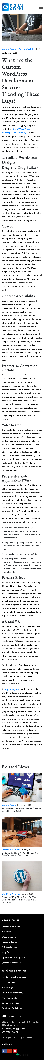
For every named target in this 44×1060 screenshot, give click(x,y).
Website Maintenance (12, 962)
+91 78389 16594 (10, 1032)
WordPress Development (12, 926)
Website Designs (9, 49)
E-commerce (7, 931)
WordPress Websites (26, 49)
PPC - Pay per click (10, 997)
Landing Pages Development (14, 977)
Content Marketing (10, 1002)
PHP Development (9, 947)
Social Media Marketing (13, 992)
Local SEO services (10, 982)
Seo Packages (8, 987)
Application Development (13, 957)
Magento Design (9, 942)
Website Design (9, 936)
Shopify (5, 952)
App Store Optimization (13, 1008)
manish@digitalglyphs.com (14, 1028)
